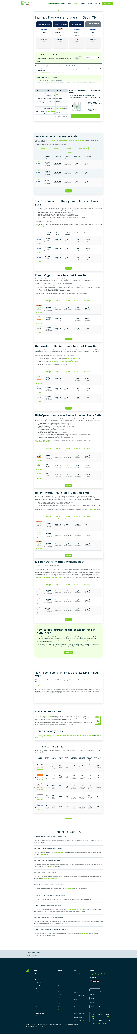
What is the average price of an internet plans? (49, 918)
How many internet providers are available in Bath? (50, 837)
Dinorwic (52, 735)
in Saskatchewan (37, 1006)
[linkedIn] (99, 974)
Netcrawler (59, 108)
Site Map (76, 1024)
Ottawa (59, 988)
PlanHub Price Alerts (94, 509)
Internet (60, 970)
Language (92, 986)
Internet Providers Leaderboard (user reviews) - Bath (49, 72)
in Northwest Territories (39, 988)
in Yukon (36, 1009)
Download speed (48, 301)
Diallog (66, 140)
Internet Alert (68, 652)
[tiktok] (102, 974)
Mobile (35, 970)
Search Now (107, 3)
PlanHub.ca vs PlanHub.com (80, 1020)
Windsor (80, 735)
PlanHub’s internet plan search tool (60, 220)
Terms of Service (54, 1024)
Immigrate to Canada (78, 973)
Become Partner (77, 1010)
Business (90, 3)
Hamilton (59, 1000)
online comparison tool (74, 909)
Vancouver (60, 976)
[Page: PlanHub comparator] (27, 3)
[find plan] (54, 697)
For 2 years (87, 300)
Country (91, 994)
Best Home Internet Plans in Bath (44, 10)
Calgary (59, 982)
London (59, 997)
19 (57, 95)
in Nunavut (36, 994)
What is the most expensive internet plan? (47, 873)
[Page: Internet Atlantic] (39, 320)
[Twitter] (96, 974)
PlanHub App (76, 999)
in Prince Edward (37, 1000)
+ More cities (60, 1009)
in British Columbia (38, 976)
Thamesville (38, 735)
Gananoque (46, 735)
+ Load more (68, 82)
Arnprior (85, 735)
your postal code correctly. (73, 358)
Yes (57, 105)
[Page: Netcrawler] (39, 329)
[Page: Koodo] (39, 466)
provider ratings (39, 226)
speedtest (85, 933)
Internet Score (47, 716)
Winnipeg (60, 1006)
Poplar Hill (59, 735)
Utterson (97, 735)
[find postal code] (98, 57)
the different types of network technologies (65, 361)
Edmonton (60, 985)
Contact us (76, 1003)
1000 (69, 852)
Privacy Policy (62, 1024)
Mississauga (60, 991)
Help (75, 970)
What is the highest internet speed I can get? (48, 849)
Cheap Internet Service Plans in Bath (65, 10)
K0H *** (38, 685)
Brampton (60, 994)
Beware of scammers (78, 1017)
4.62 (89, 888)
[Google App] (100, 981)
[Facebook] (90, 974)
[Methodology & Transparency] (62, 77)
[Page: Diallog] (39, 309)
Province (91, 1002)
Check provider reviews (45, 360)
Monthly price (77, 300)
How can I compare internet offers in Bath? (47, 905)
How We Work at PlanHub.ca (80, 995)
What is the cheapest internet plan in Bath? (48, 861)
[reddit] (104, 974)
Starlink (82, 140)
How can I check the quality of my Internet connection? (51, 930)
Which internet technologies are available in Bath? (50, 895)
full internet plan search (42, 441)
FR (99, 3)
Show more (68, 268)
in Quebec (36, 1003)
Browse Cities (46, 738)
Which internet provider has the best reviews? (48, 885)
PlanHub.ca (51, 111)
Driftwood (38, 738)
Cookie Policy (70, 1024)
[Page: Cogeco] (38, 163)
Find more (68, 191)
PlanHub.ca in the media (79, 1013)
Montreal (36, 1015)
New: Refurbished (54, 3)
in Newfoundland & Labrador (40, 985)
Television (82, 3)
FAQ (74, 979)
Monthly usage (58, 301)
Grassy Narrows (67, 735)
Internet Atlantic (74, 140)
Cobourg (74, 735)
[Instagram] (93, 974)
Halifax (59, 1003)
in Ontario (36, 997)
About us (76, 988)
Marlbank (91, 735)
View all (69, 152)
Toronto (59, 973)
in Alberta (36, 973)
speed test (44, 854)
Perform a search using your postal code (49, 577)
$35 (58, 866)
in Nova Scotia (37, 991)
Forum (75, 976)
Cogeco (54, 140)
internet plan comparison (49, 878)
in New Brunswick (38, 982)
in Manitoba (36, 979)
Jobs (74, 1006)
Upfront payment (67, 301)
